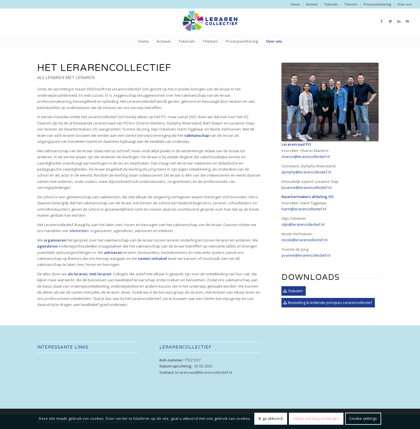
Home (295, 4)
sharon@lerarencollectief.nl (305, 156)
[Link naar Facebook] (381, 21)
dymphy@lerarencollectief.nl (306, 172)
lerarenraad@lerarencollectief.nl (203, 372)
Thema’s (351, 4)
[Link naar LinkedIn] (399, 21)
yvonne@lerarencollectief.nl (305, 255)
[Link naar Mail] (407, 21)
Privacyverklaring (377, 4)
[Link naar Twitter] (390, 21)
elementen (79, 230)
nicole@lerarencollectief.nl (304, 239)
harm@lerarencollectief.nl (303, 208)
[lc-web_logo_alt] (210, 21)
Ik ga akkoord (271, 418)
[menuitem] (295, 4)
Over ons (404, 4)
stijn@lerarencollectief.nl (302, 224)
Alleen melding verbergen (316, 418)
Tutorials (331, 4)
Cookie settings (363, 418)
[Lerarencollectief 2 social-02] (330, 102)
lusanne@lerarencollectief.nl (306, 187)
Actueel (312, 4)
